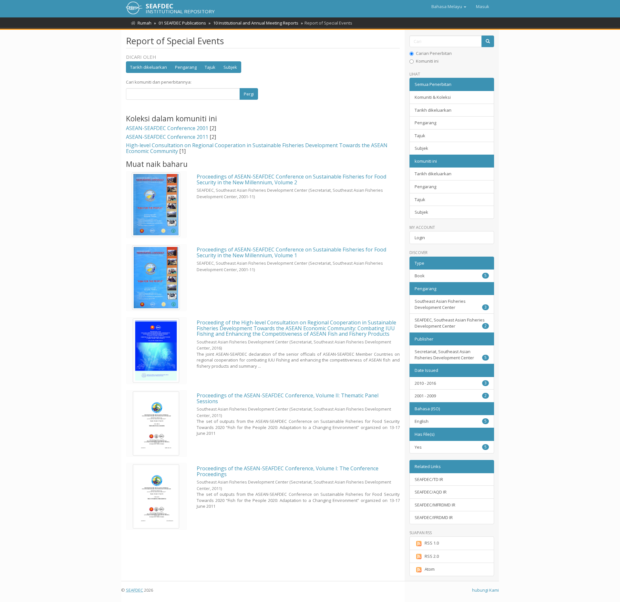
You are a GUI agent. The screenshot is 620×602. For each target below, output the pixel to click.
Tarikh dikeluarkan (148, 67)
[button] (449, 6)
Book (451, 276)
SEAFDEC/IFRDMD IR (434, 517)
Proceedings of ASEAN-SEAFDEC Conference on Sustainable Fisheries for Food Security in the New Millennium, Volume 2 (291, 179)
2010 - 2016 (451, 383)
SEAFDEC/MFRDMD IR (435, 505)
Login (420, 237)
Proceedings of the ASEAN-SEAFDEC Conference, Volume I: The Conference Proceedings (287, 471)
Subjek (230, 67)
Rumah (144, 23)
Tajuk (210, 67)
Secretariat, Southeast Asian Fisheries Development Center (451, 355)
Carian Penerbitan (434, 53)
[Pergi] (487, 41)
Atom (430, 569)
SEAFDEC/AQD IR (431, 492)
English (451, 421)
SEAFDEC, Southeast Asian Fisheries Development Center (451, 323)
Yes (451, 447)
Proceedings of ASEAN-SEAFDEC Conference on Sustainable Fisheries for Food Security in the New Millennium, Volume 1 (291, 252)
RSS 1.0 (432, 543)
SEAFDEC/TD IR (429, 479)
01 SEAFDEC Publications (182, 23)
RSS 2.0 (432, 556)
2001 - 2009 (451, 396)
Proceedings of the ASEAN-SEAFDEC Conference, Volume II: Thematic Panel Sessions (287, 398)
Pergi (249, 94)
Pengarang (186, 67)
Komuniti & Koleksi (433, 97)
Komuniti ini (427, 61)
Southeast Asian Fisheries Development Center (451, 304)
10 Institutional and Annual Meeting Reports (255, 23)
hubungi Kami (485, 590)
